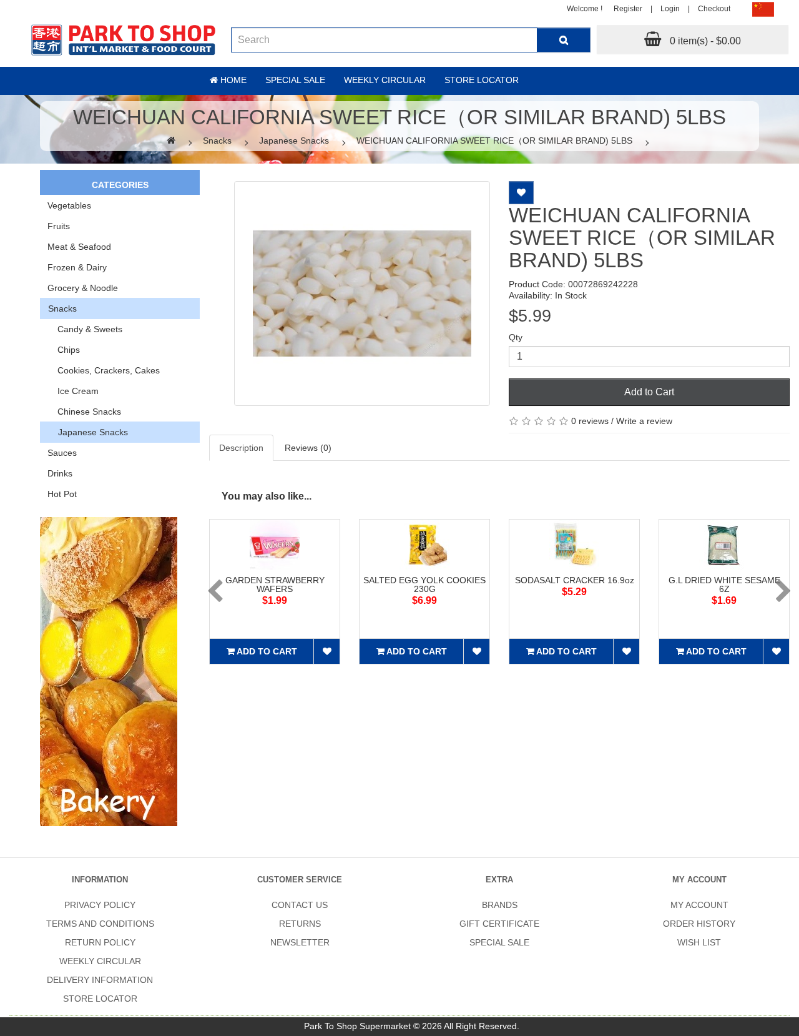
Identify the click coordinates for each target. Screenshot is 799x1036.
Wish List (699, 942)
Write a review (644, 421)
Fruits (58, 226)
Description (241, 448)
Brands (499, 905)
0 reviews (590, 421)
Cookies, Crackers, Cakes (103, 370)
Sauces (62, 453)
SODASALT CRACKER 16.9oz (574, 580)
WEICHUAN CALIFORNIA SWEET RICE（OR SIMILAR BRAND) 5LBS (494, 141)
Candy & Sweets (84, 329)
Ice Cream (73, 391)
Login (670, 8)
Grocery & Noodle (82, 288)
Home (232, 80)
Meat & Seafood (79, 247)
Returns (300, 924)
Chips (63, 350)
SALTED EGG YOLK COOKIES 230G (424, 584)
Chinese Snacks (84, 412)
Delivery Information (100, 980)
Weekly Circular (385, 80)
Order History (699, 924)
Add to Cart (649, 392)
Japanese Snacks (294, 141)
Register (628, 8)
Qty (515, 337)
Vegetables (69, 205)
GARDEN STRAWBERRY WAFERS (275, 584)
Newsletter (300, 942)
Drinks (59, 473)
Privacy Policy (99, 905)
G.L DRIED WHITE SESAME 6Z (724, 584)
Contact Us (300, 905)
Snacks (217, 141)
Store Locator (481, 80)
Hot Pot (62, 494)
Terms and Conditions (100, 924)
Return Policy (100, 942)
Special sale (295, 80)
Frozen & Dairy (77, 267)
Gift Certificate (499, 924)
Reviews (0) (308, 448)
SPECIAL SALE (499, 942)
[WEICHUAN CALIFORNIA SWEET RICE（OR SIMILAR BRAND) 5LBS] (362, 293)
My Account (699, 905)
